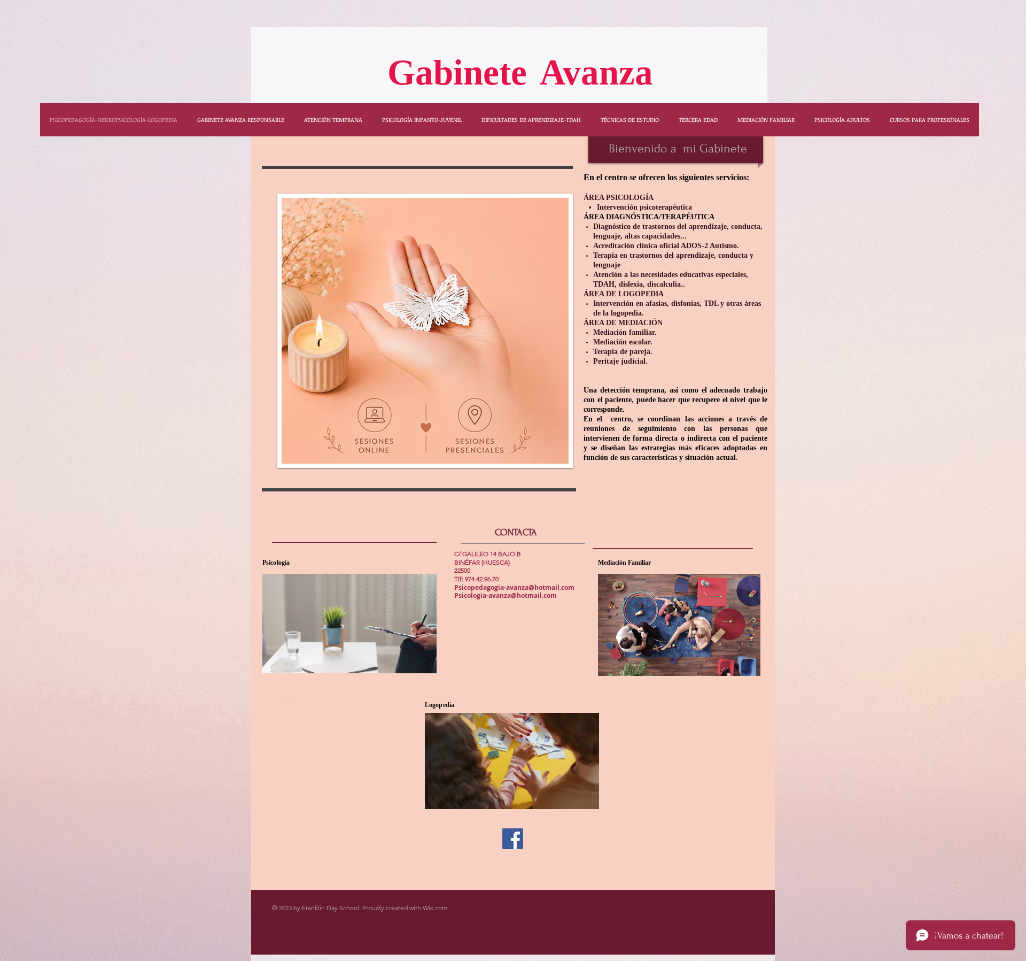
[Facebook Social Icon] (512, 838)
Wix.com (435, 908)
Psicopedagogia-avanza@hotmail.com (514, 587)
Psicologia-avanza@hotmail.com (505, 595)
